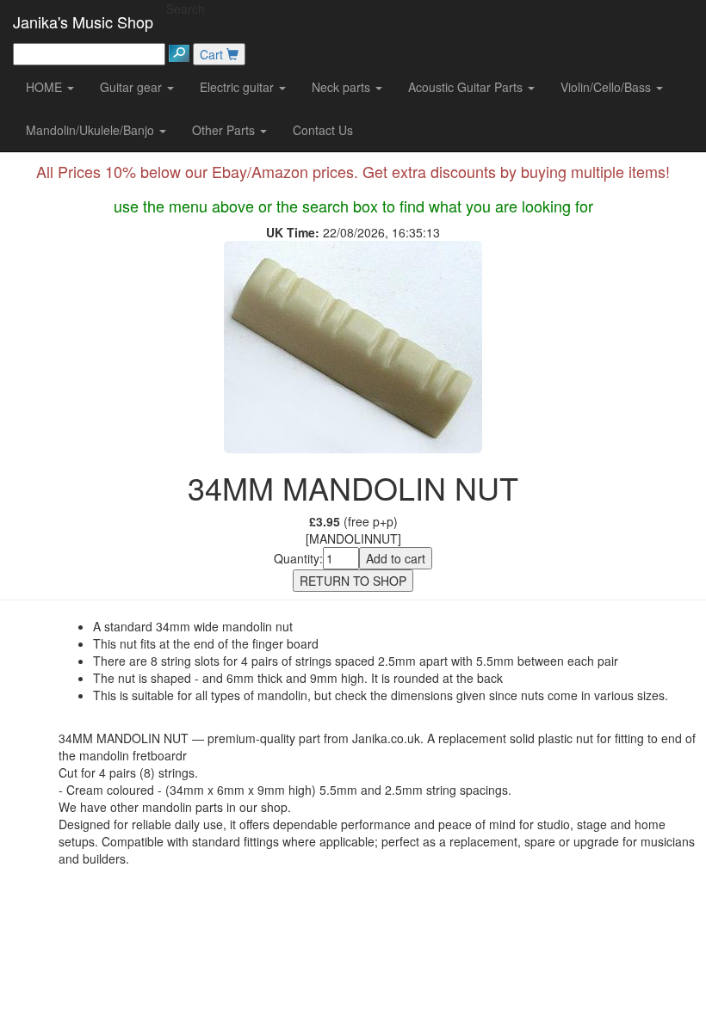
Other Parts (225, 129)
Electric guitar (238, 86)
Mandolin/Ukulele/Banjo (92, 129)
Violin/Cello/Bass (607, 86)
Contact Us (323, 129)
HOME (45, 86)
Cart (213, 54)
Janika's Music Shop (83, 21)
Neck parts (343, 86)
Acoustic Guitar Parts (467, 86)
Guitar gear (132, 86)
